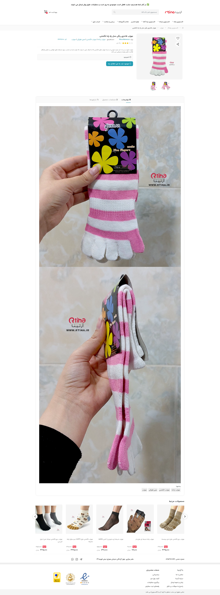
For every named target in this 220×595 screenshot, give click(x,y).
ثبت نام (51, 12)
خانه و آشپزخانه (124, 21)
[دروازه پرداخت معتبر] (57, 577)
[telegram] (81, 559)
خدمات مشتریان (152, 570)
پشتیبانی (156, 574)
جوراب (162, 28)
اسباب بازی (96, 21)
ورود (55, 12)
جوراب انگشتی (91, 39)
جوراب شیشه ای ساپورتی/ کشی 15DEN (110, 539)
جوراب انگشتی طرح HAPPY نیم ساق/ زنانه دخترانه (80, 540)
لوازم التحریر (135, 21)
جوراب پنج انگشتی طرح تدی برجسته (173, 539)
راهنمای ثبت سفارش (152, 586)
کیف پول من (154, 578)
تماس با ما (179, 574)
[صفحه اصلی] (183, 28)
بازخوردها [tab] (93, 99)
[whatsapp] (72, 559)
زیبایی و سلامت (109, 21)
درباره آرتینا (179, 578)
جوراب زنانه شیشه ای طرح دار (145, 539)
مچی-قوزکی (81, 39)
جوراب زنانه (102, 39)
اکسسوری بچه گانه (149, 21)
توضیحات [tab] (125, 99)
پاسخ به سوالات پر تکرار (175, 586)
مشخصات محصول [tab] (109, 99)
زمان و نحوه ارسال (177, 582)
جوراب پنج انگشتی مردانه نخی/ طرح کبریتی (51, 540)
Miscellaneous (124, 39)
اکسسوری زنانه (178, 21)
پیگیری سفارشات (153, 582)
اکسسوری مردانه (164, 21)
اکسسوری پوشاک (173, 28)
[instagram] (76, 559)
